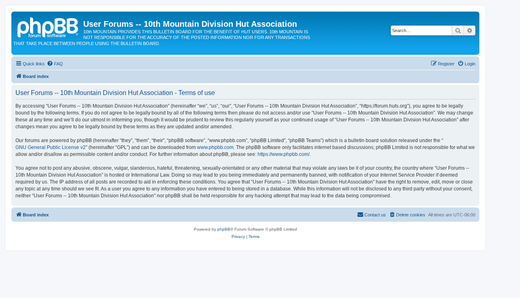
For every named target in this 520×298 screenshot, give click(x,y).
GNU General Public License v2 (50, 147)
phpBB (223, 229)
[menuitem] (55, 64)
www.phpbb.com (215, 147)
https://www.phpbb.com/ (284, 154)
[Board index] (48, 26)
